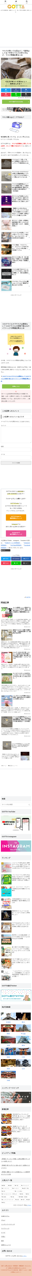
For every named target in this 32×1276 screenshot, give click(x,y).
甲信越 (23, 1033)
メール (3, 454)
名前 (2, 446)
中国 (23, 1057)
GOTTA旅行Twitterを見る (16, 101)
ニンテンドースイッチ (8, 1224)
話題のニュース (6, 550)
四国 (8, 1068)
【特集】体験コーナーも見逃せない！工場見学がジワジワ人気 (15, 1173)
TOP (2, 1265)
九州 (23, 1068)
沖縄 (8, 1080)
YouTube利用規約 (15, 545)
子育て (3, 1236)
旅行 (2, 1240)
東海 (23, 1045)
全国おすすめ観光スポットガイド (17, 1268)
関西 (8, 1057)
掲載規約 (21, 1265)
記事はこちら (16, 386)
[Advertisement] (16, 31)
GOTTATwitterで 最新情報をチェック (16, 517)
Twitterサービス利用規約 (12, 543)
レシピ (3, 1232)
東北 (23, 1022)
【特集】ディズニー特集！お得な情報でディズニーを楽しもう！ (15, 1160)
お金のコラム (5, 1216)
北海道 (8, 1022)
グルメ (3, 1220)
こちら (29, 1205)
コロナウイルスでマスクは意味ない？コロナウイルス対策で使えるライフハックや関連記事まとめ (16, 379)
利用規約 (15, 1265)
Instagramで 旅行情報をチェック (16, 533)
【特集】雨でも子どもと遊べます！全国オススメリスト (15, 1167)
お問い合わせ (8, 1265)
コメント (3, 425)
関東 (8, 1033)
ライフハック (5, 1228)
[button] (29, 805)
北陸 (8, 1045)
